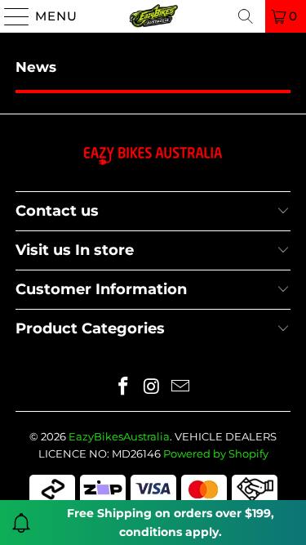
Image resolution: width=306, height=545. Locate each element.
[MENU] (10, 16)
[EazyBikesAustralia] (153, 16)
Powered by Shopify (215, 453)
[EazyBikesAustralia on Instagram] (152, 388)
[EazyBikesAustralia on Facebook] (124, 388)
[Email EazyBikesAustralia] (180, 388)
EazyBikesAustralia (119, 436)
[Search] (245, 16)
